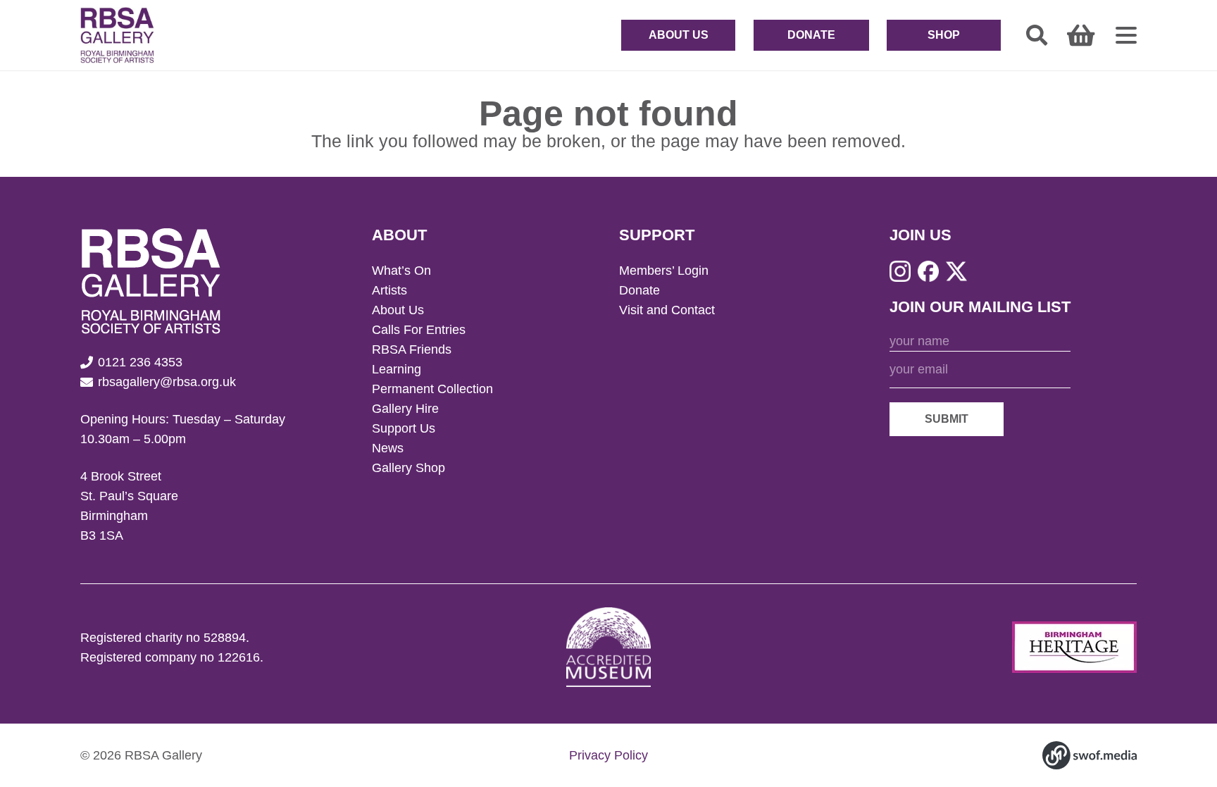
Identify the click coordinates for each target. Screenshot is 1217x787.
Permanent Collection (432, 389)
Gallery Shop (408, 468)
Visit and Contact (667, 310)
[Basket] (1081, 35)
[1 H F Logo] (1074, 647)
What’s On (401, 271)
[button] (1036, 35)
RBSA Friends (411, 349)
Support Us (403, 428)
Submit (946, 419)
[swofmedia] (1089, 755)
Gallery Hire (405, 409)
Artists (389, 290)
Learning (396, 369)
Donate (639, 290)
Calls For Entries (419, 330)
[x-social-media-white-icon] (956, 271)
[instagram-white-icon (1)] (900, 271)
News (388, 448)
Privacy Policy (608, 755)
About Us (398, 310)
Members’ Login (664, 271)
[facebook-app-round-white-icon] (928, 271)
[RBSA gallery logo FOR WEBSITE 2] (117, 35)
